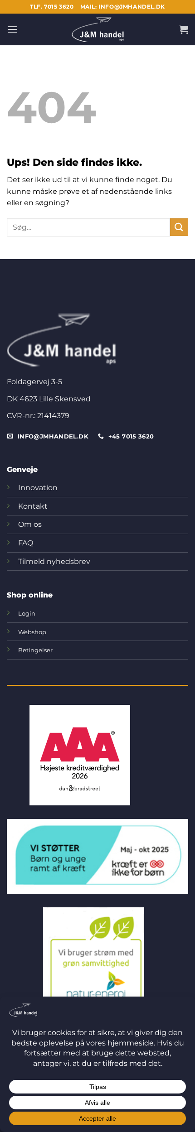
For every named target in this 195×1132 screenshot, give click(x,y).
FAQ (25, 543)
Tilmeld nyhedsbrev (54, 561)
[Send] (179, 227)
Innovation (38, 487)
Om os (30, 524)
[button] (12, 29)
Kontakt (33, 506)
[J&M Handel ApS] (97, 29)
